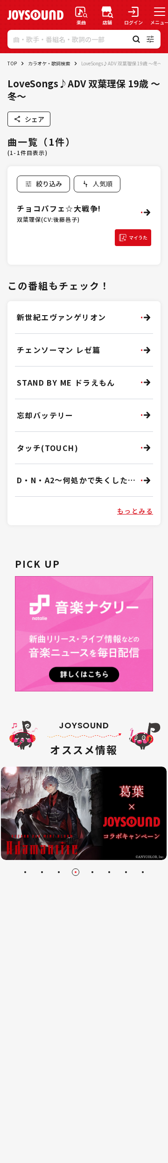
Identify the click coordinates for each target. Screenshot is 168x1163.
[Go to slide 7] (126, 872)
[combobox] (97, 184)
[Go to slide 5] (92, 872)
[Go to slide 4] (76, 872)
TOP (12, 63)
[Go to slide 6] (109, 872)
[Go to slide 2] (42, 872)
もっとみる (135, 510)
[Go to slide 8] (143, 872)
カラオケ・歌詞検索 (49, 63)
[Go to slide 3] (59, 872)
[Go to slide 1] (25, 872)
